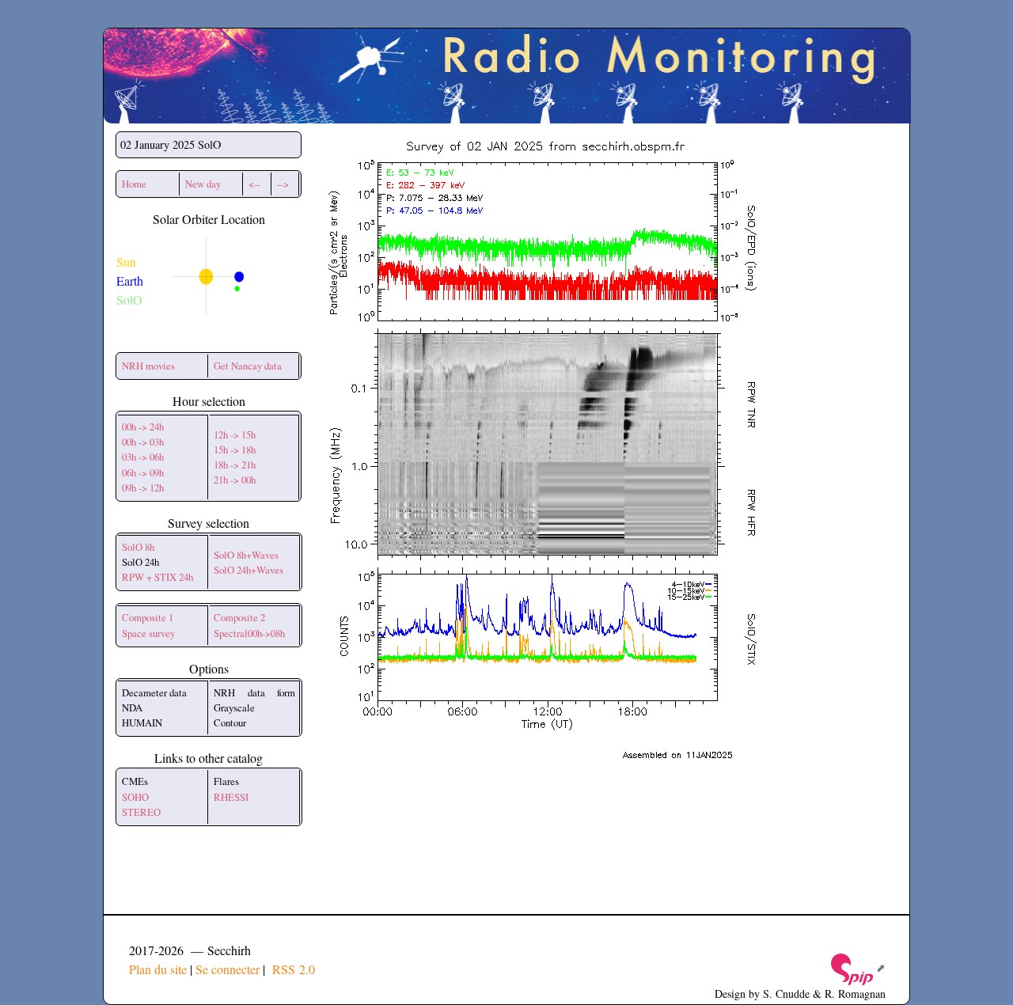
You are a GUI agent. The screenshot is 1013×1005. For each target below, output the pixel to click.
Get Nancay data (248, 365)
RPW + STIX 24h (157, 577)
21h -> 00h (235, 479)
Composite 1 (147, 617)
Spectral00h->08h (249, 633)
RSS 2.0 (291, 969)
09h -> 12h (143, 487)
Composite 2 (239, 617)
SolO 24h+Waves (248, 570)
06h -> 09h (143, 472)
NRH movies (148, 365)
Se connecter (227, 969)
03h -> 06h (143, 456)
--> (283, 183)
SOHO (135, 797)
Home (134, 183)
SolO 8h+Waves (246, 555)
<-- (254, 183)
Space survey (148, 633)
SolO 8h (138, 547)
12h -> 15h (235, 434)
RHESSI (231, 797)
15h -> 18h (235, 449)
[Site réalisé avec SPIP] (857, 967)
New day (203, 183)
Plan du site (158, 969)
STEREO (141, 812)
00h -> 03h (143, 441)
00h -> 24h (143, 426)
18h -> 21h (235, 464)
